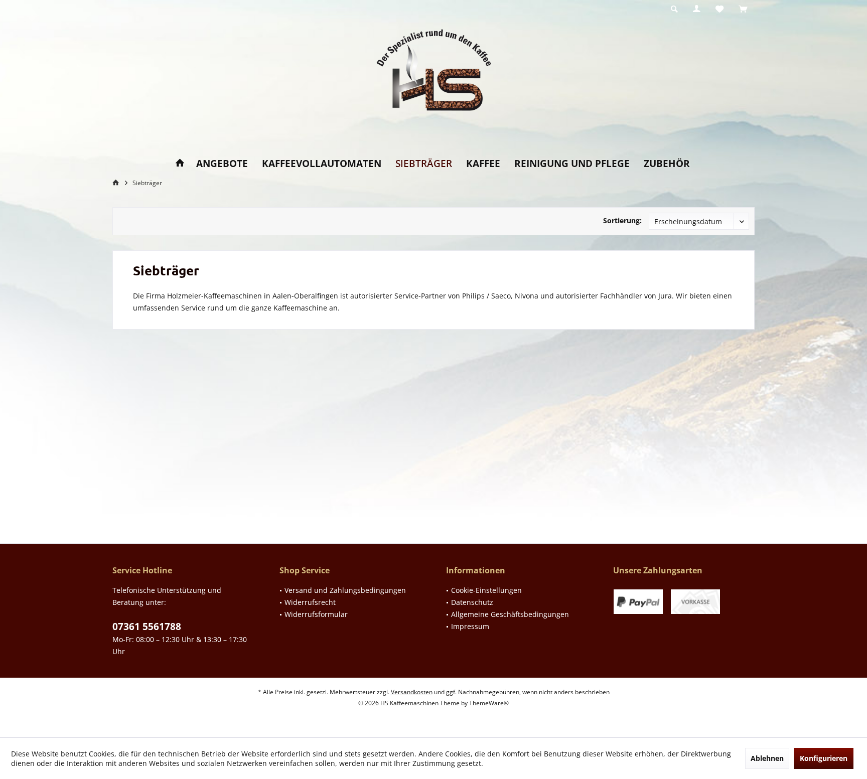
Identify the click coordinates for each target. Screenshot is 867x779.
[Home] (180, 163)
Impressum (470, 626)
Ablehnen (767, 758)
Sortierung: (622, 220)
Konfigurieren (823, 758)
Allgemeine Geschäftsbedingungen (510, 614)
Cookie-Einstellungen (486, 590)
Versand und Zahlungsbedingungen (345, 590)
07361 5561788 (146, 626)
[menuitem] (743, 9)
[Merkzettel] (719, 9)
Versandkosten (411, 692)
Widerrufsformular (316, 614)
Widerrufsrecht (310, 602)
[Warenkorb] (743, 9)
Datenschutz (472, 602)
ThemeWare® (489, 703)
